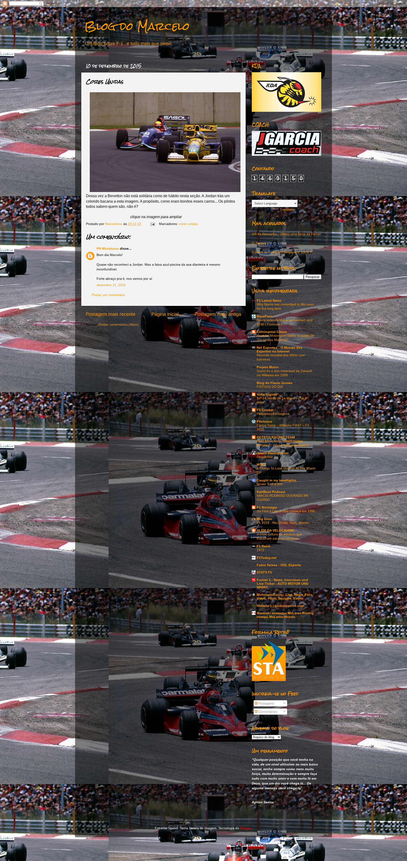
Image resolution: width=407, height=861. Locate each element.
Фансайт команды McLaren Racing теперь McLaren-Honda (285, 615)
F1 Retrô (263, 546)
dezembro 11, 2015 (111, 285)
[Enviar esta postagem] (152, 224)
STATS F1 (264, 572)
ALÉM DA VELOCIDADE (275, 530)
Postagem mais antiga (218, 314)
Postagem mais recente (110, 314)
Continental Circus (272, 332)
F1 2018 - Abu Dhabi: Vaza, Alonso (283, 523)
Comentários (267, 711)
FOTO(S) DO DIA (270, 386)
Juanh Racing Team (273, 453)
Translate (287, 209)
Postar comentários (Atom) (119, 324)
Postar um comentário (108, 295)
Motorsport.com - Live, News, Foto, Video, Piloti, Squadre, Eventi (285, 596)
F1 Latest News (269, 300)
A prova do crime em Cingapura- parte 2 (282, 252)
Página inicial (165, 314)
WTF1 (261, 464)
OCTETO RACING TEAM (276, 437)
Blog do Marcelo (137, 26)
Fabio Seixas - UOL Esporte (279, 565)
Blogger (245, 828)
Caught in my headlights (276, 480)
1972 (260, 550)
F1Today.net (267, 558)
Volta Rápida (267, 394)
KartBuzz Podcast (271, 492)
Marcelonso (114, 224)
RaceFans (265, 316)
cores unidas (188, 224)
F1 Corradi (265, 410)
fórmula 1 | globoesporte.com (280, 606)
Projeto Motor (268, 367)
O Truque (259, 243)
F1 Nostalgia (267, 507)
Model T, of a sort (270, 484)
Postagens (265, 703)
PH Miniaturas (108, 248)
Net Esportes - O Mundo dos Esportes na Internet (279, 349)
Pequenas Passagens (273, 414)
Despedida (265, 457)
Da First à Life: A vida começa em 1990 (286, 511)
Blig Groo (264, 519)
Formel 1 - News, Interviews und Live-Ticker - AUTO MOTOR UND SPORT (282, 583)
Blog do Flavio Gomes (275, 383)
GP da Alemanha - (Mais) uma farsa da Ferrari (286, 234)
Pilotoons (264, 421)
